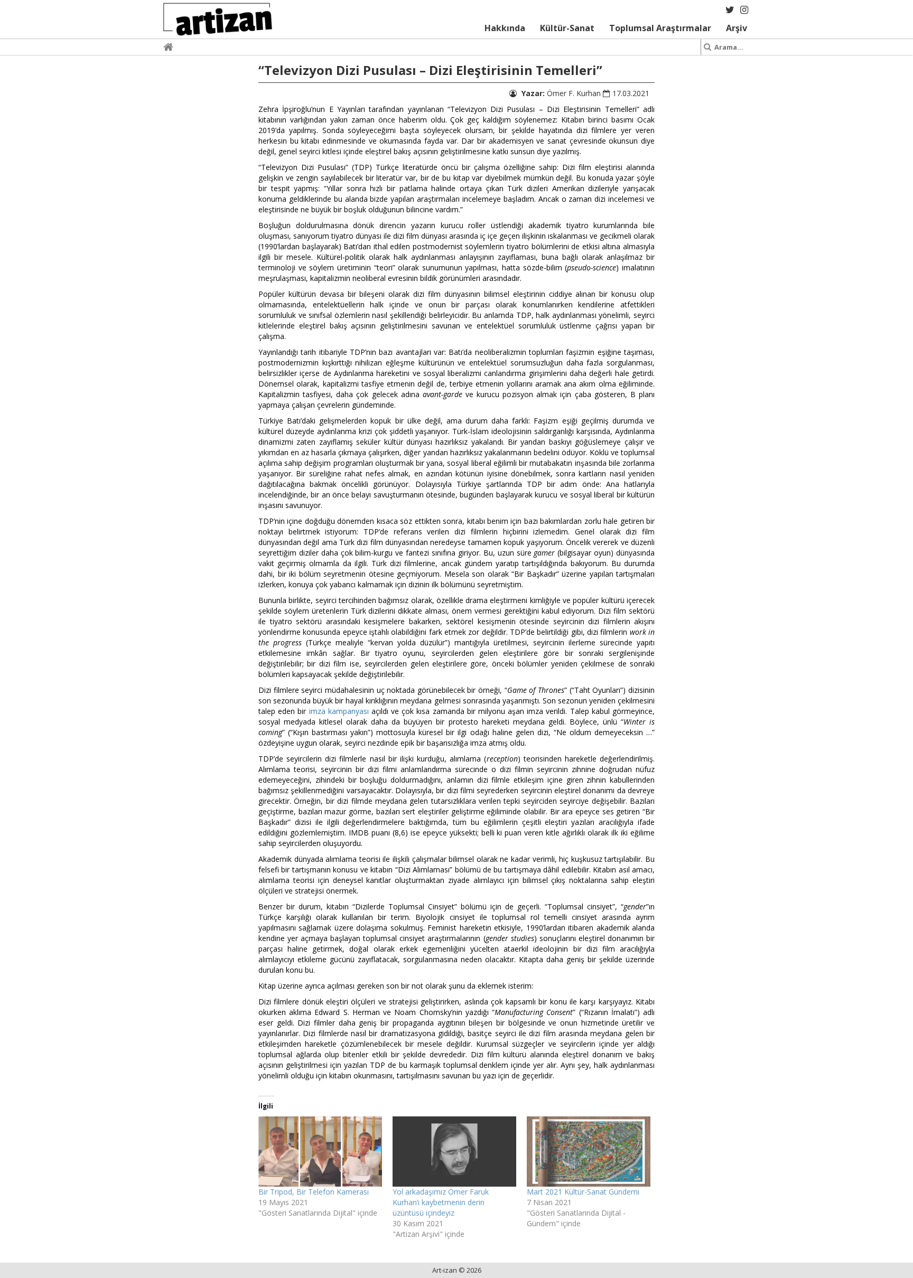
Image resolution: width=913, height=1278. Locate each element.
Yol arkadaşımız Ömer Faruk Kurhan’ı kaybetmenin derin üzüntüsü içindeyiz (441, 1202)
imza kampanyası (339, 711)
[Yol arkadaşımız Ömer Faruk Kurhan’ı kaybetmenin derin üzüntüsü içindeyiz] (454, 1151)
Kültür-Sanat (567, 28)
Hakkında (505, 28)
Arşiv (736, 28)
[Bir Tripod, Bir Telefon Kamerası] (320, 1151)
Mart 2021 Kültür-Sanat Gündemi (583, 1192)
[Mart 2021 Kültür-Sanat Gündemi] (588, 1151)
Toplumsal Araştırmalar (660, 28)
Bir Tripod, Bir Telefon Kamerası (313, 1192)
